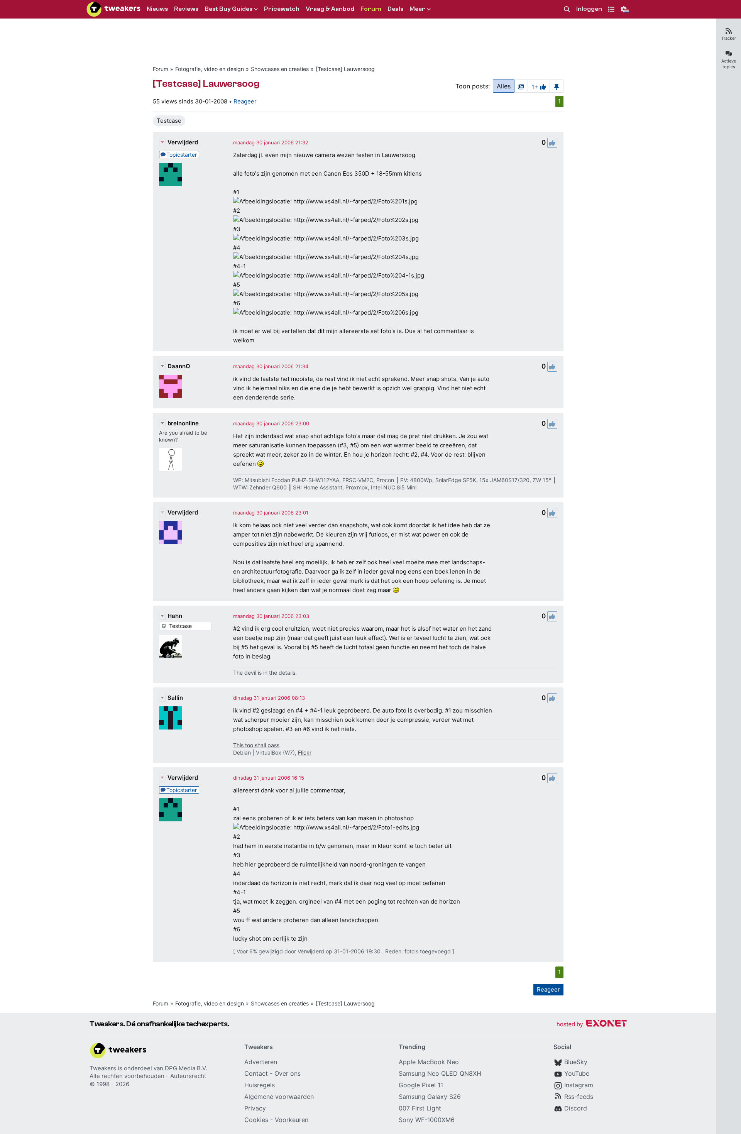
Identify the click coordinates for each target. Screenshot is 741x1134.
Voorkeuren (291, 1120)
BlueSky (575, 1062)
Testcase (169, 120)
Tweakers (103, 1068)
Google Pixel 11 (421, 1085)
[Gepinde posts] (556, 86)
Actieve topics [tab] (728, 63)
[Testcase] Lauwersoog (345, 69)
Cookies (256, 1120)
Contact (256, 1073)
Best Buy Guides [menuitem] (228, 8)
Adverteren (260, 1062)
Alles (504, 86)
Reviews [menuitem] (186, 8)
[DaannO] (170, 386)
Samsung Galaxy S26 (430, 1096)
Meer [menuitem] (417, 8)
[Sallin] (170, 717)
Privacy (255, 1108)
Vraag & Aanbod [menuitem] (330, 8)
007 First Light (420, 1108)
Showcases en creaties (280, 69)
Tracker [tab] (728, 38)
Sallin (175, 697)
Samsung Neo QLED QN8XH (440, 1073)
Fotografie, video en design (209, 69)
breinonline (183, 423)
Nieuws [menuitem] (157, 8)
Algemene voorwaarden (279, 1096)
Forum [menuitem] (370, 8)
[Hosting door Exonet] (592, 1024)
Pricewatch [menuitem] (281, 8)
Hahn (174, 615)
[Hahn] (170, 646)
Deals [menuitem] (395, 8)
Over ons (287, 1073)
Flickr (304, 752)
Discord (575, 1108)
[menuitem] (567, 9)
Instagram (578, 1085)
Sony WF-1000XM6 (427, 1120)
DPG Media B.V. (186, 1068)
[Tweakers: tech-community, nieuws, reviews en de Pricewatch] (113, 9)
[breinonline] (170, 459)
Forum (160, 69)
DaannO (178, 366)
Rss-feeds (578, 1096)
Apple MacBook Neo (429, 1062)
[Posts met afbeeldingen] (521, 86)
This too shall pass (256, 745)
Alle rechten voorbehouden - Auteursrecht (148, 1076)
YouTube (576, 1073)
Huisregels (259, 1085)
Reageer (245, 101)
